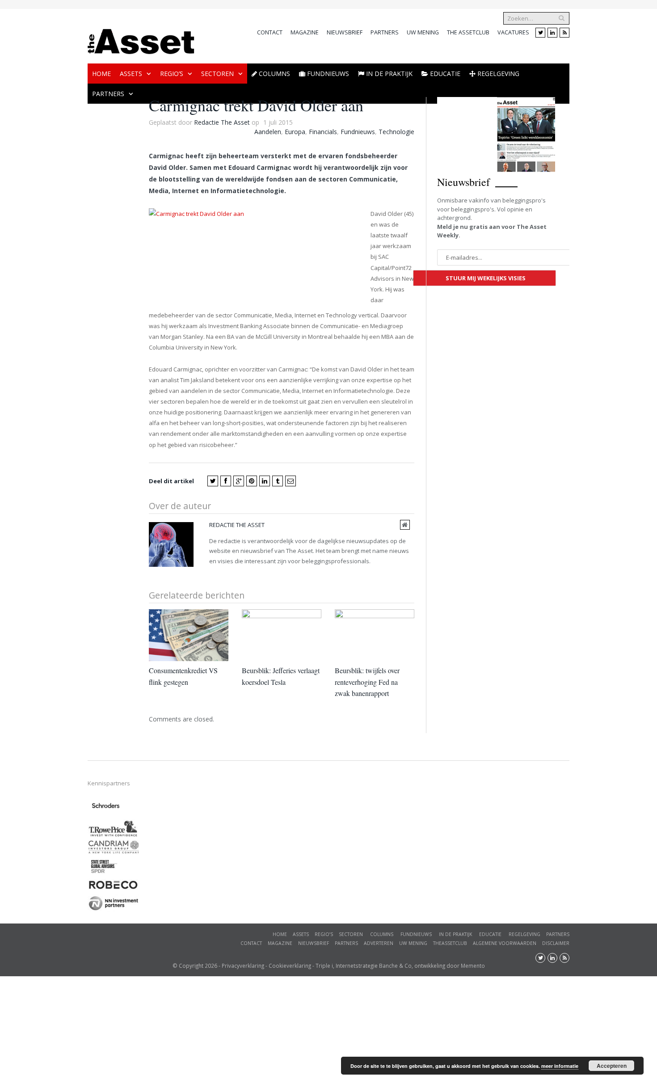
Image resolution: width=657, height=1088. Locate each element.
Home (101, 73)
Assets (131, 73)
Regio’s (171, 73)
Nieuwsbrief (344, 32)
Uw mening (423, 32)
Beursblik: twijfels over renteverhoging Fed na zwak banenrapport (367, 682)
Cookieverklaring (290, 965)
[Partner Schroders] (106, 814)
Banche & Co (395, 965)
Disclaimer (555, 943)
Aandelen (267, 131)
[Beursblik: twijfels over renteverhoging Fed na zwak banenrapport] (374, 635)
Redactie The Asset (222, 122)
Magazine (305, 32)
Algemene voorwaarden (504, 943)
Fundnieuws (358, 131)
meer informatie (559, 1066)
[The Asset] (141, 39)
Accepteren (612, 1066)
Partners (385, 32)
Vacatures (513, 32)
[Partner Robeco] (113, 889)
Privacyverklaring (243, 965)
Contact (269, 32)
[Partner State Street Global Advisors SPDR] (104, 874)
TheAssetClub (450, 943)
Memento (473, 965)
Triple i (324, 965)
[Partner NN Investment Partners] (113, 910)
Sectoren (217, 73)
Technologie (396, 131)
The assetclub (468, 32)
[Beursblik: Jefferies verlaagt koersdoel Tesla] (281, 635)
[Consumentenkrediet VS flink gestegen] (188, 635)
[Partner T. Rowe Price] (113, 835)
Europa (295, 131)
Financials (323, 131)
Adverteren (378, 943)
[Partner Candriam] (113, 852)
